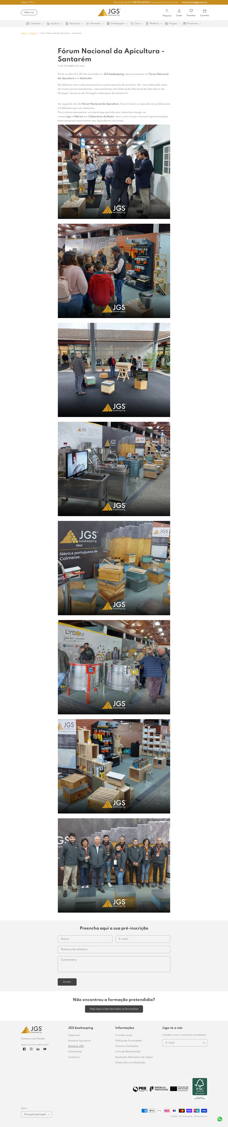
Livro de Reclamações (128, 1051)
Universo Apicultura (79, 1041)
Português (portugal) (35, 1114)
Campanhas (75, 1051)
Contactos (74, 1057)
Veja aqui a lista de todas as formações (114, 1009)
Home (24, 33)
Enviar (67, 982)
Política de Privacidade (128, 1041)
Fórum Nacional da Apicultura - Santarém (61, 33)
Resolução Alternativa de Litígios (134, 1057)
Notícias (33, 33)
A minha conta (123, 1035)
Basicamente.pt (200, 1116)
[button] (167, 10)
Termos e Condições (127, 1046)
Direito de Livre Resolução (130, 1062)
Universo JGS (76, 1046)
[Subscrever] (203, 1043)
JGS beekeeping (185, 1116)
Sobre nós (29, 12)
